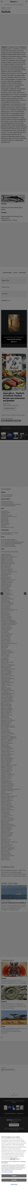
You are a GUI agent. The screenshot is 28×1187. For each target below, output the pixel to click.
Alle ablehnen (14, 1180)
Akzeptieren (14, 1175)
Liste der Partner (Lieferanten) (7, 1172)
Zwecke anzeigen (14, 1184)
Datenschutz (12, 1159)
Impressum (17, 1159)
